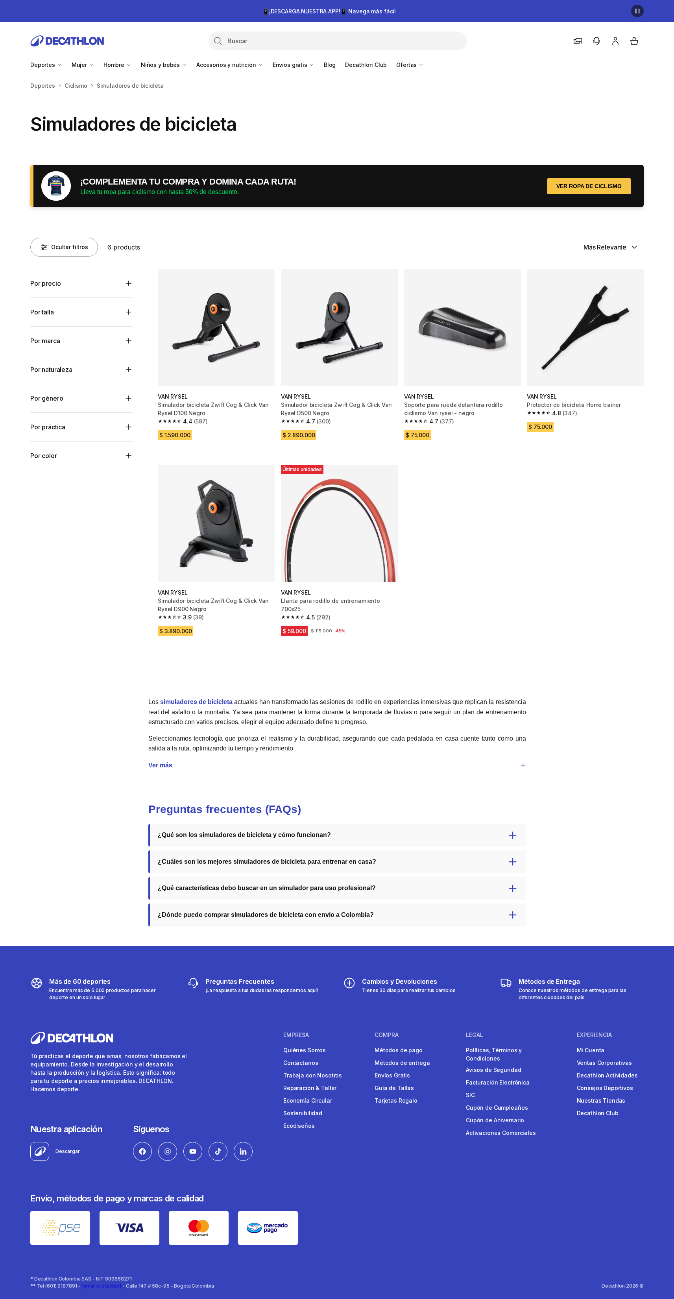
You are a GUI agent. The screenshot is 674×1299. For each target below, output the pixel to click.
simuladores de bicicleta (196, 701)
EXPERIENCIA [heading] (594, 1035)
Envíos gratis (291, 64)
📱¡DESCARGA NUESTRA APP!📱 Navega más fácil (329, 11)
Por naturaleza (51, 369)
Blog (330, 64)
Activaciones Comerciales (501, 1132)
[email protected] (101, 1286)
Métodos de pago (399, 1050)
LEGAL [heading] (474, 1035)
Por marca (45, 341)
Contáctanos (300, 1062)
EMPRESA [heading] (296, 1035)
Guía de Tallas (394, 1088)
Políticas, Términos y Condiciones (494, 1054)
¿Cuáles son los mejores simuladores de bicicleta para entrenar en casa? (267, 861)
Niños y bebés (161, 64)
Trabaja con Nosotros (312, 1075)
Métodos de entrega (402, 1062)
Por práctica (47, 427)
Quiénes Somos (304, 1050)
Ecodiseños (299, 1125)
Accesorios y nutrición (227, 64)
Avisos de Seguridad (493, 1069)
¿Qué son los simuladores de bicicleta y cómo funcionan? (244, 835)
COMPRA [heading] (387, 1035)
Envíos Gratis (392, 1075)
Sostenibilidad (302, 1113)
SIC (470, 1095)
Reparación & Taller (309, 1088)
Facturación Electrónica (498, 1082)
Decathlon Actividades (607, 1075)
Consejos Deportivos (605, 1088)
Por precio (45, 283)
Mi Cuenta (591, 1050)
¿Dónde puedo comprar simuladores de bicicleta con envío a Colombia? (266, 914)
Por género (46, 398)
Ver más (160, 765)
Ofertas (407, 64)
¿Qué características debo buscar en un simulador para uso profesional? (267, 888)
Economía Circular (307, 1100)
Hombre (114, 64)
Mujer (80, 64)
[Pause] (637, 11)
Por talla (42, 312)
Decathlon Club (366, 64)
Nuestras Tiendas (601, 1100)
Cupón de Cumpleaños (497, 1107)
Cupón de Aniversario (495, 1120)
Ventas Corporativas (604, 1062)
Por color (43, 456)
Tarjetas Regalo (396, 1100)
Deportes (43, 64)
